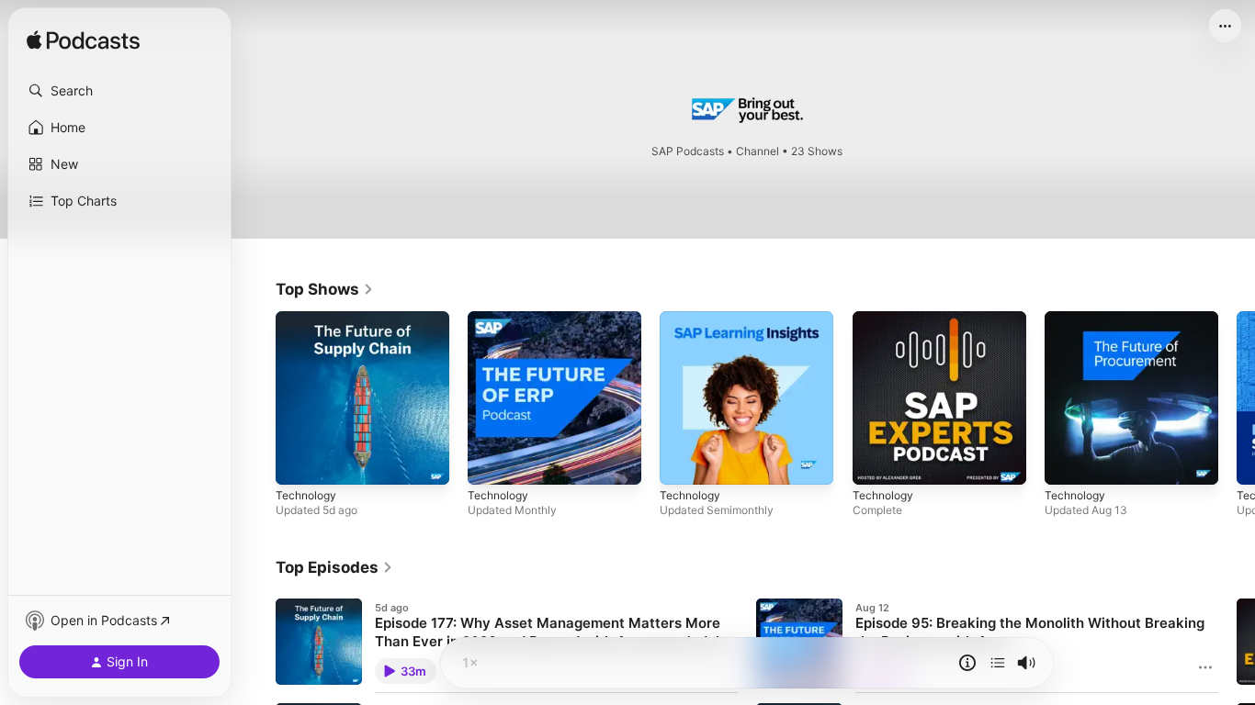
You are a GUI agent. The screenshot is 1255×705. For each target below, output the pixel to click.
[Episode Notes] (967, 663)
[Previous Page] (257, 398)
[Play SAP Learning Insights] (682, 462)
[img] (83, 41)
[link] (325, 289)
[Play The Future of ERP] (490, 462)
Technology (309, 318)
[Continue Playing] (998, 663)
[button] (119, 90)
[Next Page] (1236, 398)
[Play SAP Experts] (875, 462)
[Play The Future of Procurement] (1067, 462)
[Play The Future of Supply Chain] (298, 462)
